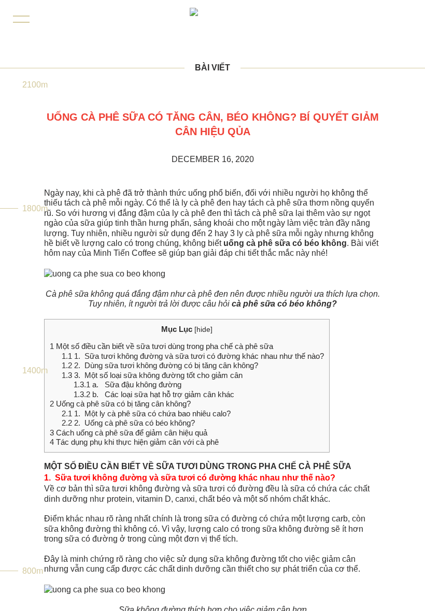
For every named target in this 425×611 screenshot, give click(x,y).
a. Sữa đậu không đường (127, 384)
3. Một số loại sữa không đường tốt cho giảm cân (152, 375)
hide (203, 329)
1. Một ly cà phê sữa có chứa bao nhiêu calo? (146, 413)
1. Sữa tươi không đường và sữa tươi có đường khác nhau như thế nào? (193, 356)
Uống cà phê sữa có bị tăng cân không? (120, 403)
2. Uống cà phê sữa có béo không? (128, 422)
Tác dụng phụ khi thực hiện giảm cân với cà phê (134, 442)
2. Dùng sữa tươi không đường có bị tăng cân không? (160, 365)
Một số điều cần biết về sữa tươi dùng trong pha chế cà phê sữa (161, 346)
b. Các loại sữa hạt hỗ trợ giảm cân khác (154, 394)
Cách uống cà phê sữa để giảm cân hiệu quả (128, 432)
